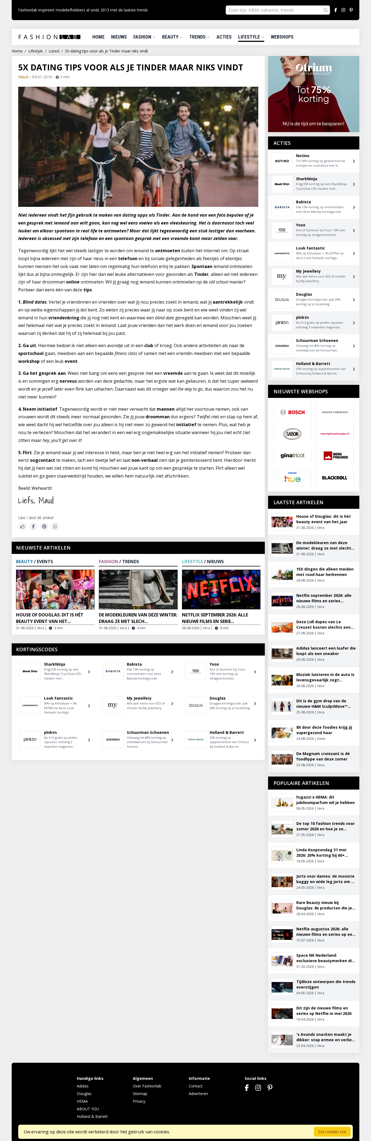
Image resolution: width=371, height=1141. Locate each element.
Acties (224, 37)
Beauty (171, 37)
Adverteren (198, 1093)
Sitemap (140, 1093)
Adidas (83, 1086)
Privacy (139, 1101)
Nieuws (119, 37)
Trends (198, 37)
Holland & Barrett (92, 1116)
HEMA (82, 1101)
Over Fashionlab (147, 1086)
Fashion (142, 37)
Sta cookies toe (332, 1131)
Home (98, 37)
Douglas (84, 1093)
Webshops (282, 37)
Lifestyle (249, 37)
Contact (196, 1086)
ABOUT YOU (88, 1108)
